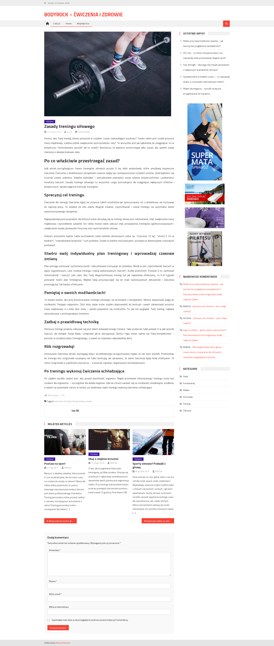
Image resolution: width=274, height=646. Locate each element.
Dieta (185, 376)
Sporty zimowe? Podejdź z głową (149, 465)
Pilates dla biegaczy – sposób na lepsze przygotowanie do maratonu (202, 91)
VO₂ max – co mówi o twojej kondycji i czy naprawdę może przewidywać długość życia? (204, 55)
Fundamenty (189, 383)
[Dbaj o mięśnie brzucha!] (109, 439)
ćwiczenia (58, 401)
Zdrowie (187, 410)
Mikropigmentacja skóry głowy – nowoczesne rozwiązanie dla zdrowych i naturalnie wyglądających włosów (203, 352)
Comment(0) (84, 131)
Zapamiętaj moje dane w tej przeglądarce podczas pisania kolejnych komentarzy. (90, 620)
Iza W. (69, 131)
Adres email (55, 594)
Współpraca (83, 23)
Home (69, 23)
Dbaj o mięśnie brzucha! (103, 459)
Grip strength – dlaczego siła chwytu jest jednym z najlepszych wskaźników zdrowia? (206, 67)
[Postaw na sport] (65, 442)
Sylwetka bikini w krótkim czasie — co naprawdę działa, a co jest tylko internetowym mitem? (206, 79)
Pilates (186, 390)
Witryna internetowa (58, 607)
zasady (88, 401)
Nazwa (53, 581)
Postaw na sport (54, 463)
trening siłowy (77, 401)
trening (67, 401)
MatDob (68, 467)
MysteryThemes (63, 642)
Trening (50, 121)
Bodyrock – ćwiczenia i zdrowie (83, 14)
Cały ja (56, 23)
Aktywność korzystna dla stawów (63, 521)
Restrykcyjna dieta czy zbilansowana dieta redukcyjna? (159, 521)
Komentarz (55, 550)
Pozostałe (188, 397)
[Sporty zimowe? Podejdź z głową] (153, 442)
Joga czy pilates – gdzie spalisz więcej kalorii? (204, 330)
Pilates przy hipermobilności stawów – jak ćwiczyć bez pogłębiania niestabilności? (203, 43)
